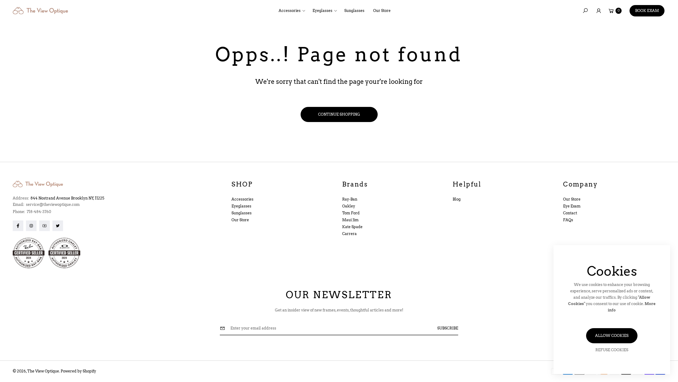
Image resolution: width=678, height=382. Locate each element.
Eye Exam (572, 206)
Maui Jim (350, 220)
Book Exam (647, 10)
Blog (457, 199)
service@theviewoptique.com (52, 204)
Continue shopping (339, 114)
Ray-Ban (349, 199)
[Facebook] (18, 225)
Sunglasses (241, 213)
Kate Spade (352, 227)
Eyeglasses (241, 206)
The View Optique (43, 371)
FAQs (568, 220)
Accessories (242, 199)
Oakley (348, 206)
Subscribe (447, 328)
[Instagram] (31, 225)
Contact (570, 213)
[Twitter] (57, 225)
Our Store (240, 220)
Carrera (349, 234)
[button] (294, 10)
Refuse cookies (611, 350)
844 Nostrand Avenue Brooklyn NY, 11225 (67, 198)
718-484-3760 (39, 212)
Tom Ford (351, 213)
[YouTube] (44, 225)
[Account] (598, 10)
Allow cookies (611, 335)
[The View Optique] (42, 10)
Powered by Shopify (78, 371)
